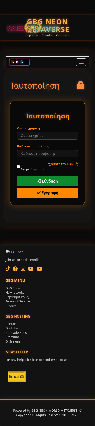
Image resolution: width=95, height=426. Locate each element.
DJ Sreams (13, 341)
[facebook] (15, 268)
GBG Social (13, 288)
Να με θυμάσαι (32, 169)
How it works (15, 292)
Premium (12, 337)
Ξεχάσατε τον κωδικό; (62, 164)
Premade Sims (16, 332)
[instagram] (23, 268)
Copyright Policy (17, 297)
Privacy (11, 306)
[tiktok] (8, 268)
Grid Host (12, 328)
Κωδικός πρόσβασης (33, 146)
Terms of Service (18, 301)
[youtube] (31, 268)
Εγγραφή (49, 192)
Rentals (11, 324)
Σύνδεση (49, 181)
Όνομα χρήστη (28, 128)
